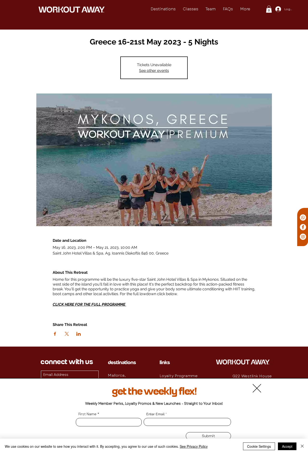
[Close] (302, 446)
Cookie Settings (259, 446)
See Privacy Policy (194, 446)
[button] (257, 388)
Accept (287, 446)
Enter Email (155, 414)
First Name (87, 414)
